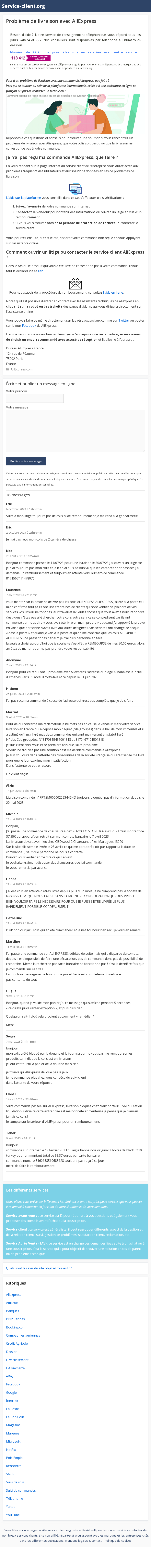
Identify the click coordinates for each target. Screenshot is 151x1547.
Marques (12, 1433)
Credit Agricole (17, 1343)
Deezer (11, 1352)
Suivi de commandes (21, 1490)
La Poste (12, 1409)
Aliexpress (13, 1294)
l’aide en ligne (113, 292)
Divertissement (17, 1360)
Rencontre (13, 1466)
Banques (12, 1311)
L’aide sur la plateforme (23, 197)
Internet (12, 1400)
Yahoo (11, 1506)
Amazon (12, 1302)
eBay (9, 1376)
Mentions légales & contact (83, 1540)
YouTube (13, 1515)
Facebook (29, 325)
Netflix (11, 1449)
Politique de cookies (118, 1540)
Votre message (17, 407)
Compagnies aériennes (23, 1335)
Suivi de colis (15, 1482)
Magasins (13, 1425)
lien (40, 271)
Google (11, 1392)
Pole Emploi (14, 1458)
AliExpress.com (21, 369)
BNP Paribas (15, 1319)
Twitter (123, 320)
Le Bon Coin (15, 1417)
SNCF (10, 1474)
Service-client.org (23, 6)
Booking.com (15, 1327)
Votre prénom (16, 391)
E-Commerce (15, 1368)
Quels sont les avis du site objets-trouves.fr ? (39, 1268)
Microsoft (13, 1441)
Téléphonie (14, 1498)
